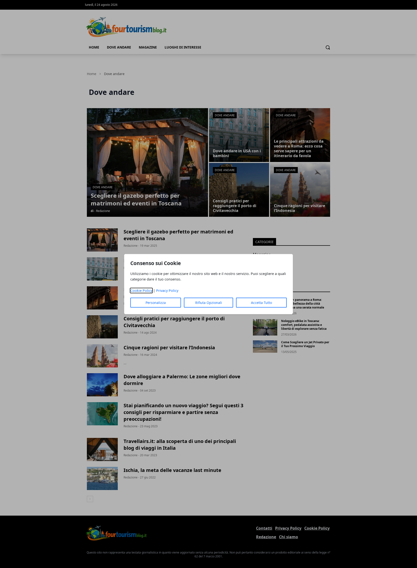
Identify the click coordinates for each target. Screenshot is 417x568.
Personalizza (156, 302)
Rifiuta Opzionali (208, 302)
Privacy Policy (167, 290)
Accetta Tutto (261, 302)
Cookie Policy (141, 290)
